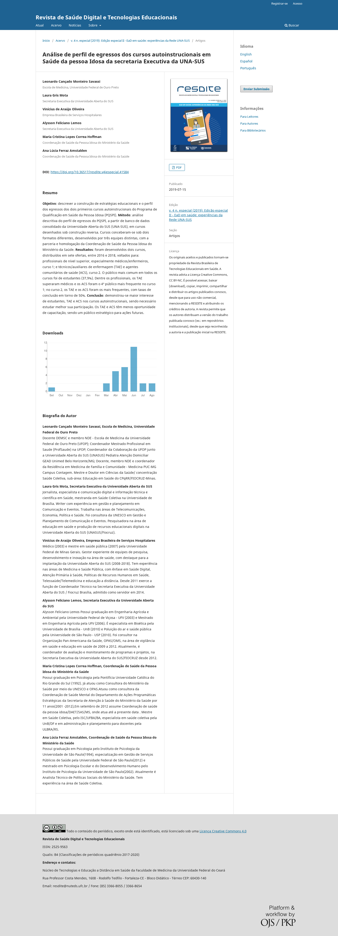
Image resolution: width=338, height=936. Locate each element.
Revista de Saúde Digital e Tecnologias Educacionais (106, 17)
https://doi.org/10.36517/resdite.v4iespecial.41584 (90, 172)
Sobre (93, 25)
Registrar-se (279, 3)
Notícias (75, 25)
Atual (40, 25)
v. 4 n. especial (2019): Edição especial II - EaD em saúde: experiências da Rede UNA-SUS (130, 40)
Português (248, 68)
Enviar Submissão (256, 89)
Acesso (297, 3)
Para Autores (249, 123)
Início (46, 40)
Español (246, 61)
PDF (178, 167)
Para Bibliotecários (253, 130)
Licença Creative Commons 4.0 (223, 831)
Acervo (56, 25)
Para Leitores (249, 116)
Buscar (293, 25)
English (246, 54)
